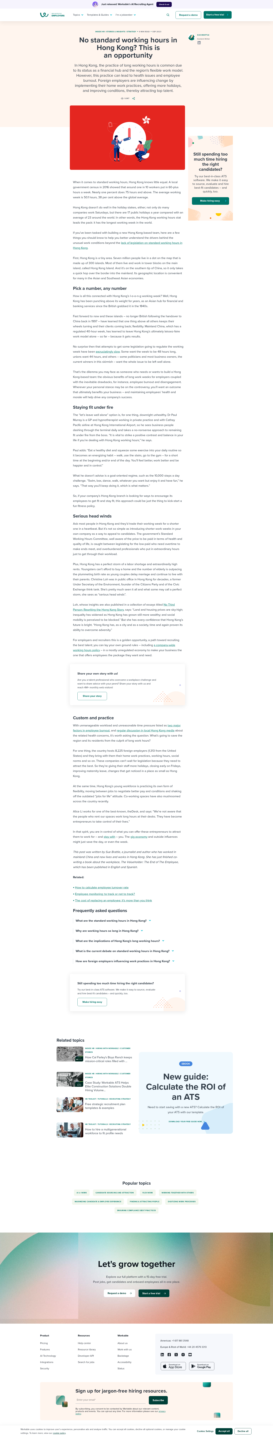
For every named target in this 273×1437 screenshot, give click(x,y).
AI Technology (48, 1355)
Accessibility (124, 1362)
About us (122, 1343)
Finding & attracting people (144, 1202)
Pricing (44, 1343)
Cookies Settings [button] (205, 1431)
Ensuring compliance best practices (136, 1210)
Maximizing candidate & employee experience (98, 1202)
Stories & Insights (115, 32)
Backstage (123, 1355)
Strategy (131, 32)
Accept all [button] (224, 1431)
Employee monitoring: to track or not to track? (105, 894)
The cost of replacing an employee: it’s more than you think (113, 900)
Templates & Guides (98, 14)
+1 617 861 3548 (180, 1340)
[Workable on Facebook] (169, 1355)
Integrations (46, 1362)
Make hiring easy (92, 1002)
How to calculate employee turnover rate (102, 887)
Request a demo (188, 15)
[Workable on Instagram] (190, 1355)
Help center (84, 1343)
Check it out (164, 4)
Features (45, 1349)
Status (121, 1368)
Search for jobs (86, 1362)
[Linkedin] (199, 43)
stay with (109, 837)
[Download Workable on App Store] (173, 1366)
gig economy (138, 837)
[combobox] (168, 15)
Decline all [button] (243, 1431)
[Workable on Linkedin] (162, 1355)
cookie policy (59, 1433)
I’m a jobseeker (124, 14)
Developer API (86, 1355)
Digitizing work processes (182, 1202)
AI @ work (82, 1193)
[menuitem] (77, 15)
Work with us (125, 1349)
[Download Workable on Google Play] (201, 1366)
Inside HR (100, 32)
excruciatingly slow (108, 351)
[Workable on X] (183, 1355)
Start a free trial (215, 14)
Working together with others (178, 1193)
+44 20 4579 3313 (197, 1347)
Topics (76, 14)
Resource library (87, 1349)
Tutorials (103, 1099)
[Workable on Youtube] (176, 1355)
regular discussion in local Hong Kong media (145, 730)
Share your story (92, 696)
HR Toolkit (90, 1099)
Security (44, 1368)
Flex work (148, 1193)
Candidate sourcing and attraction (115, 1193)
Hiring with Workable (107, 1048)
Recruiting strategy (120, 1099)
